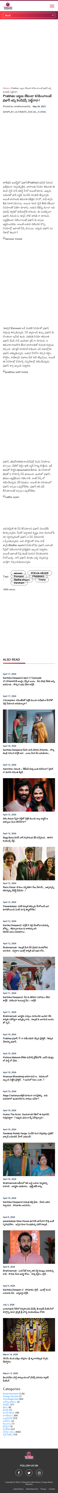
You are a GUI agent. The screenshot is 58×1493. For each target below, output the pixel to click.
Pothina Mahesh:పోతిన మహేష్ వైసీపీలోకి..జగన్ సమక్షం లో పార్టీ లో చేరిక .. (28, 1059)
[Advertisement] (29, 53)
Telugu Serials (10, 1396)
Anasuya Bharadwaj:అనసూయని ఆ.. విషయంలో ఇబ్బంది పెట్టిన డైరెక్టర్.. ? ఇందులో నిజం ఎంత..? (25, 1078)
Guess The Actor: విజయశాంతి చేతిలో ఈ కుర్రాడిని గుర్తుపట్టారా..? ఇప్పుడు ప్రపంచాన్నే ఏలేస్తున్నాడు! (26, 1116)
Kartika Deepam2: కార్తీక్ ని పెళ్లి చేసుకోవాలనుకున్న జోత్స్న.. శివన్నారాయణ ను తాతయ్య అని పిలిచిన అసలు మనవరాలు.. (26, 928)
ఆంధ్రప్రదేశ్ (7, 1418)
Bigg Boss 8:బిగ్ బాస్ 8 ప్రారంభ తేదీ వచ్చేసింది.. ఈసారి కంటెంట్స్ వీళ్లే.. (28, 839)
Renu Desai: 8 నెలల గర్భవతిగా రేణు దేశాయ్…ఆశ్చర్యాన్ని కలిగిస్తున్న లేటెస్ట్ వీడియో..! (28, 889)
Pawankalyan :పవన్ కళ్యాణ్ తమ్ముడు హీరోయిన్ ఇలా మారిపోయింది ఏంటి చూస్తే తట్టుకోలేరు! (26, 908)
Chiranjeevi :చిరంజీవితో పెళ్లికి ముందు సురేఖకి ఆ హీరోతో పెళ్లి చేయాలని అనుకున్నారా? (28, 702)
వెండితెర (6, 1429)
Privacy (43, 1489)
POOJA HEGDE (40, 573)
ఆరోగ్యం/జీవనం (9, 1401)
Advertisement (32, 1489)
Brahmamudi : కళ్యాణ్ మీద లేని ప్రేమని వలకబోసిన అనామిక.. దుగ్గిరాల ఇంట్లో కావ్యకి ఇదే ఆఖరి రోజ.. (25, 949)
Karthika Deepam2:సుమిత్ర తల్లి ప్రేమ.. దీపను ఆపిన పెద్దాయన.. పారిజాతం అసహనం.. (26, 1204)
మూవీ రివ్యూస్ (8, 1412)
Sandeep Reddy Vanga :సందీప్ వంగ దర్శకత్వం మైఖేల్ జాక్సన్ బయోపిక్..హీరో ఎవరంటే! (28, 1135)
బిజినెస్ (6, 1410)
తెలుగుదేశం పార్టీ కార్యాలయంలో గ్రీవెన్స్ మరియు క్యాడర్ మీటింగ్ (26, 1379)
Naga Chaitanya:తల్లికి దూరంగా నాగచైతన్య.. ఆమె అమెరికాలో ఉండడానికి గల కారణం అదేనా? (25, 1097)
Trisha (42, 579)
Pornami (19, 576)
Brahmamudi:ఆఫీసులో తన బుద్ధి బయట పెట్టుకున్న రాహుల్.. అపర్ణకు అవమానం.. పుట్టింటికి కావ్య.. (25, 1185)
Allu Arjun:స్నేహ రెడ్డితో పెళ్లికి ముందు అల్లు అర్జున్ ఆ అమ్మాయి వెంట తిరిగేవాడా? (25, 820)
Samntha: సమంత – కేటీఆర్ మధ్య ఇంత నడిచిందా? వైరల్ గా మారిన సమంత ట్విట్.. (28, 770)
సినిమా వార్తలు (9, 1431)
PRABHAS (38, 576)
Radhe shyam (22, 579)
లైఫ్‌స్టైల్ (6, 1426)
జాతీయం (7, 1421)
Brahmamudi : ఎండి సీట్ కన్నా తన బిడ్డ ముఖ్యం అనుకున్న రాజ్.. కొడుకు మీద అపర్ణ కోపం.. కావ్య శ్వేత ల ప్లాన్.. (28, 1272)
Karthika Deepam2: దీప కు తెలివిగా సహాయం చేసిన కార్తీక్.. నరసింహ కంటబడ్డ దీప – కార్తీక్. (26, 999)
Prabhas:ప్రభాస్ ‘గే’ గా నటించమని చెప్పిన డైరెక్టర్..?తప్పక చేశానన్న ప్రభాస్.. (28, 1040)
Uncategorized (11, 1399)
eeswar (18, 573)
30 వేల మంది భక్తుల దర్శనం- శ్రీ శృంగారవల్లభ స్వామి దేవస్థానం (25, 1360)
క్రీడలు (5, 1407)
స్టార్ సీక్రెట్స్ (7, 1434)
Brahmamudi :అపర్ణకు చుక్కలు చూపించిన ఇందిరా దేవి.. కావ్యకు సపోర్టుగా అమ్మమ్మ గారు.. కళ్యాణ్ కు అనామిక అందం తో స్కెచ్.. (28, 1019)
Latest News (18, 1489)
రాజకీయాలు (8, 1415)
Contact (52, 1489)
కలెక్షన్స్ (6, 1404)
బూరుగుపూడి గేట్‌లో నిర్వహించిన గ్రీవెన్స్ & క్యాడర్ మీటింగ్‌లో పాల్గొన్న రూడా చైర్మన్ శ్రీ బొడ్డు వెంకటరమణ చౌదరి (28, 1310)
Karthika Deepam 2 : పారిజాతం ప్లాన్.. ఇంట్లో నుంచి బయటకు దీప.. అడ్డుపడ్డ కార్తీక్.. (27, 1291)
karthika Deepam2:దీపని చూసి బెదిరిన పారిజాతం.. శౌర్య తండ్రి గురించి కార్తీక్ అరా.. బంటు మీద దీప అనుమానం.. (28, 751)
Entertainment (11, 1393)
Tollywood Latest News (31, 1482)
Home (6, 88)
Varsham (19, 582)
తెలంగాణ (7, 1423)
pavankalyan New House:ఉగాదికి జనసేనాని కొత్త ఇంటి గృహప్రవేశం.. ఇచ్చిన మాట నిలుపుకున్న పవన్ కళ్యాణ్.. (28, 1223)
